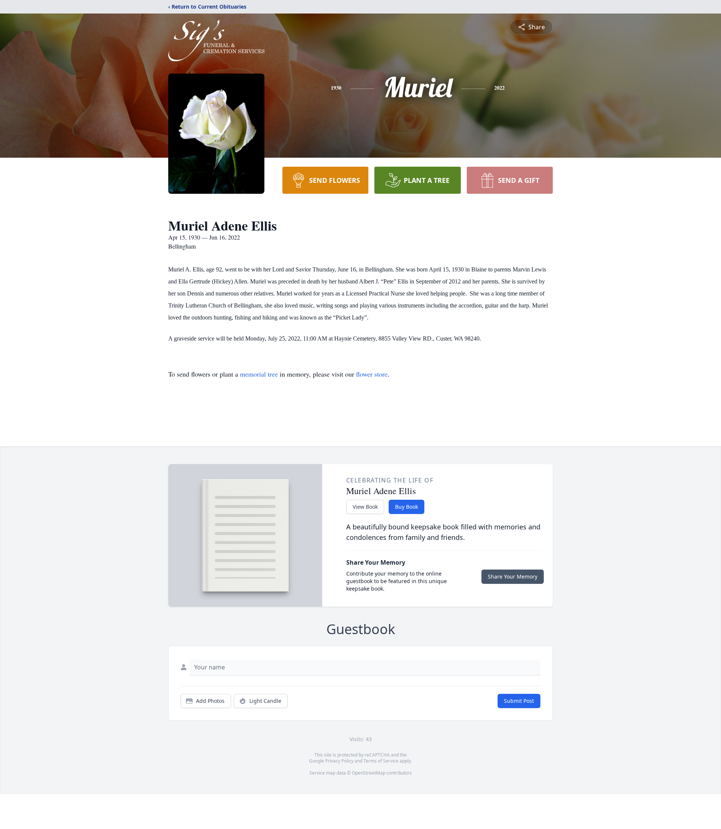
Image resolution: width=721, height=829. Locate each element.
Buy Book (406, 506)
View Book (365, 506)
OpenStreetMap (368, 773)
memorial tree (259, 373)
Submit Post (519, 700)
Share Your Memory (512, 576)
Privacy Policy (339, 761)
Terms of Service (381, 761)
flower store (372, 373)
